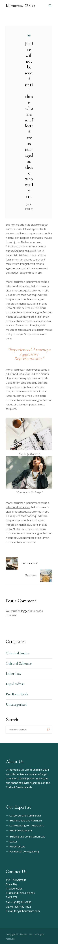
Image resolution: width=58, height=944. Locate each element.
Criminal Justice (18, 653)
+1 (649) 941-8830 (21, 902)
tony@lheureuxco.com (27, 911)
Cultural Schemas (19, 663)
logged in (26, 611)
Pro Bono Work (17, 694)
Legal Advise (15, 684)
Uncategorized (16, 704)
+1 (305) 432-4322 (20, 906)
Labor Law (13, 673)
